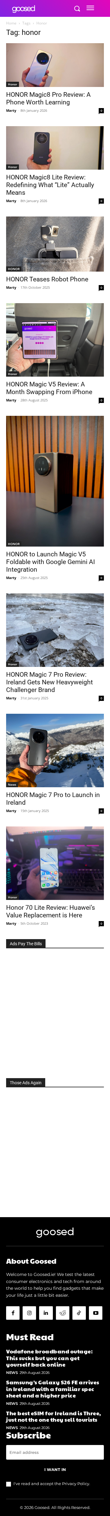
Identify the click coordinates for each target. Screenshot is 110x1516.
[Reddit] (62, 1313)
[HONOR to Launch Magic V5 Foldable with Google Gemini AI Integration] (55, 481)
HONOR (14, 269)
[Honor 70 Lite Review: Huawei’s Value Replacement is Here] (55, 863)
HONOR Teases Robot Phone (47, 279)
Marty (11, 110)
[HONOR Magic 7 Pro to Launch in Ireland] (55, 750)
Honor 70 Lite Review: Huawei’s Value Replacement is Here (50, 911)
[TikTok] (79, 1313)
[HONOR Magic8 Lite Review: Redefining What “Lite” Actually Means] (55, 148)
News (12, 784)
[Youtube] (95, 1313)
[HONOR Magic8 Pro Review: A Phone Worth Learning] (55, 65)
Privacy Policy (75, 1483)
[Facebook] (13, 1313)
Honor (12, 84)
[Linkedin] (46, 1313)
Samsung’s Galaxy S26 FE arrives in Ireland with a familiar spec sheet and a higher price (52, 1388)
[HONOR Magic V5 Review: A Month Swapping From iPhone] (55, 340)
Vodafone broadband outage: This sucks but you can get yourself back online (49, 1357)
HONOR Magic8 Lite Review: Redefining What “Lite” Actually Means (50, 185)
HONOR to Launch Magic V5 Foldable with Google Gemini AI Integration (50, 562)
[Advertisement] (55, 1011)
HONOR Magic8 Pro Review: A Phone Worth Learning (48, 98)
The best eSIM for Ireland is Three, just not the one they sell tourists (53, 1416)
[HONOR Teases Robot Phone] (55, 244)
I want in (55, 1469)
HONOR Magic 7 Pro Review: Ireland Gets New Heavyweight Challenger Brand (49, 682)
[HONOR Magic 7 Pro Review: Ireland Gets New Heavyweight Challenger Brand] (55, 630)
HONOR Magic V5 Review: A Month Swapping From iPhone (49, 388)
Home (11, 23)
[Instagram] (29, 1313)
